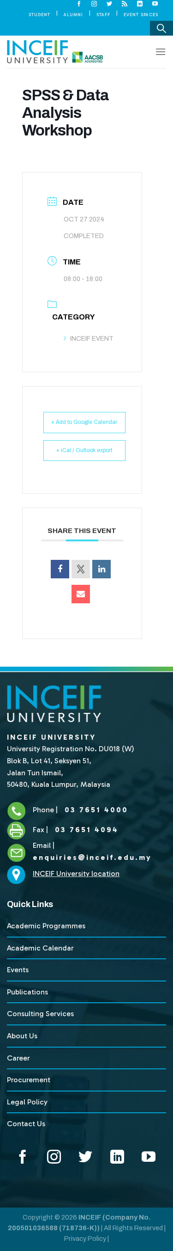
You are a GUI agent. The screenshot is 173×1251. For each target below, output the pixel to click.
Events (18, 969)
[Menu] (160, 51)
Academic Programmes (46, 925)
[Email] (81, 594)
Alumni (73, 14)
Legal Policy (27, 1102)
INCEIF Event (91, 338)
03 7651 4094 (85, 829)
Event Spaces (141, 14)
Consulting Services (40, 1013)
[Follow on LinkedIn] (140, 4)
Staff (103, 14)
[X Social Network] (81, 569)
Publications (27, 991)
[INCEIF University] (55, 52)
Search (161, 28)
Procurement (28, 1079)
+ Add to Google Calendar (84, 422)
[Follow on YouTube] (155, 4)
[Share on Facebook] (60, 569)
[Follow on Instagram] (94, 4)
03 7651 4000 (94, 809)
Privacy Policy (85, 1238)
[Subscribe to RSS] (125, 4)
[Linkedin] (101, 569)
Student (39, 14)
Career (18, 1058)
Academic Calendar (40, 948)
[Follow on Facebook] (79, 4)
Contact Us (26, 1123)
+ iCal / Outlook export (84, 450)
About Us (22, 1035)
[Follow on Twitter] (110, 4)
